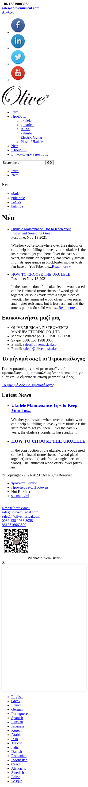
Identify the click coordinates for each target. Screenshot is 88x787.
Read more (61, 266)
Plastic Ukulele (32, 142)
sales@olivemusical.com (20, 8)
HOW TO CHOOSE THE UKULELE (40, 274)
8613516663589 (14, 525)
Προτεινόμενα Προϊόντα (29, 487)
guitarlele (27, 125)
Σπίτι (15, 112)
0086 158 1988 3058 (17, 521)
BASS (25, 129)
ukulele (26, 121)
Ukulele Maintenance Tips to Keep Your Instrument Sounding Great (41, 231)
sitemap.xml (20, 496)
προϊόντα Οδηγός (24, 483)
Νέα (14, 146)
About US (19, 150)
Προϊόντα (18, 116)
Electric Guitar (31, 137)
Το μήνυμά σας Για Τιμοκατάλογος (28, 385)
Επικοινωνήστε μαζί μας (29, 154)
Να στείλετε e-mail (16, 508)
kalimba (26, 133)
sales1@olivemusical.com (42, 349)
